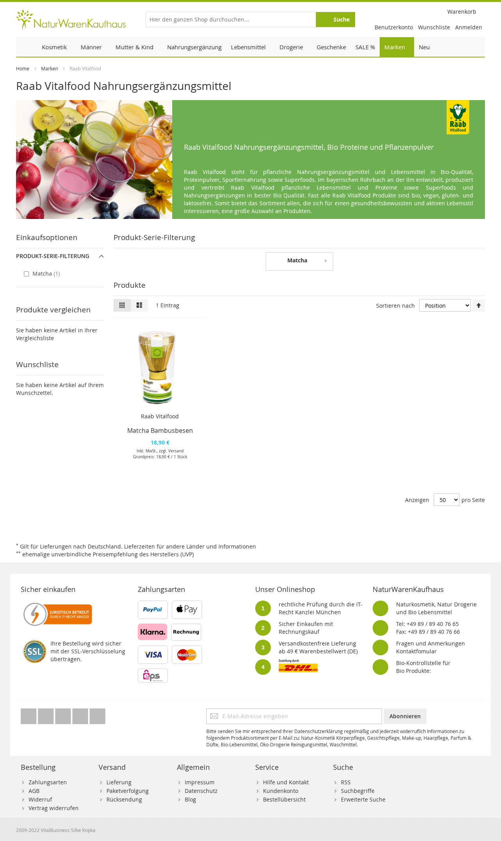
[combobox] (250, 19)
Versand (176, 451)
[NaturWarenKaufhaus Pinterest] (63, 714)
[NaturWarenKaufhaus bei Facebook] (46, 714)
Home (22, 68)
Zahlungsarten (48, 782)
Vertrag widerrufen (54, 808)
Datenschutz (201, 790)
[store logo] (71, 19)
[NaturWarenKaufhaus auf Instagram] (81, 714)
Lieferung (119, 782)
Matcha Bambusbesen (160, 430)
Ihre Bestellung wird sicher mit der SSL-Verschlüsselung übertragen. (87, 651)
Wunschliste (434, 27)
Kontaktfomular (416, 651)
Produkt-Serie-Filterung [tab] (52, 256)
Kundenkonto (280, 790)
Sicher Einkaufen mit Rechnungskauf (306, 627)
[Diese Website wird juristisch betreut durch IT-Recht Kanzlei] (57, 604)
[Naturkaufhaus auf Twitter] (29, 714)
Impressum (199, 782)
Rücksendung (124, 799)
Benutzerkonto (394, 27)
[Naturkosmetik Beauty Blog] (97, 714)
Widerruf (40, 799)
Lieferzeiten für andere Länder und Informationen (190, 546)
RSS (346, 782)
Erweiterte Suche (363, 799)
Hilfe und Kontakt (286, 782)
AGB (34, 790)
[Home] (26, 47)
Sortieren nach (395, 305)
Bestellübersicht (284, 799)
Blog (190, 799)
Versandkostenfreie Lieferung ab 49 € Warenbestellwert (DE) (318, 647)
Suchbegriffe (358, 790)
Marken (49, 68)
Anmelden (468, 27)
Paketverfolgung (127, 790)
